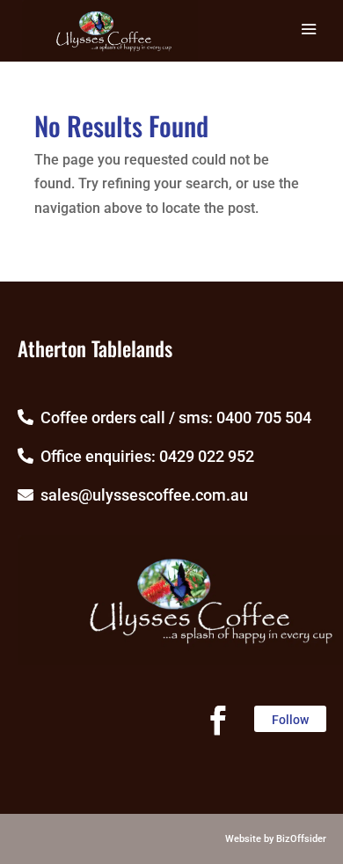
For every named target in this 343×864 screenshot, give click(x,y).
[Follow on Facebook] (218, 721)
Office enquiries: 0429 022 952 (143, 456)
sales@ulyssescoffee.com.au (140, 495)
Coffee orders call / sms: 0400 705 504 (172, 417)
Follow (290, 720)
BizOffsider (301, 839)
